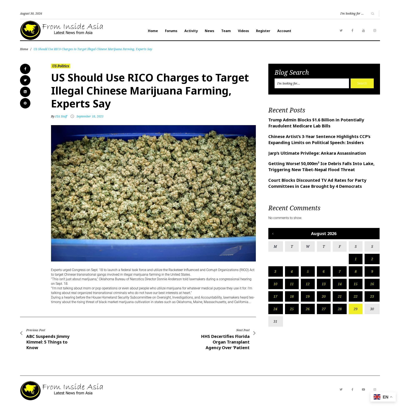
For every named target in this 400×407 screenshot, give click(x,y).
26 (308, 309)
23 (372, 296)
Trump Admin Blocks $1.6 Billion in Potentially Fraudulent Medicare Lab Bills (316, 123)
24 (275, 309)
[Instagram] (375, 30)
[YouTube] (363, 30)
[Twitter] (341, 30)
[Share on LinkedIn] (25, 92)
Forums (171, 31)
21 (340, 296)
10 (275, 284)
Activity (191, 31)
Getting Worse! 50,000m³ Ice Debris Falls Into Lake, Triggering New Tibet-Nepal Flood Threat (321, 166)
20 (324, 296)
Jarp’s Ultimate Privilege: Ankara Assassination (317, 153)
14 (340, 284)
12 (308, 284)
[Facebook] (352, 30)
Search (362, 83)
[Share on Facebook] (25, 69)
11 (292, 284)
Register (263, 31)
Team (226, 31)
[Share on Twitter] (25, 80)
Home (153, 31)
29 (356, 309)
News (209, 31)
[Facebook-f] (352, 389)
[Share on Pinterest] (25, 103)
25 (292, 309)
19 (308, 296)
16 (372, 284)
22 (356, 296)
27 (324, 309)
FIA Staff (61, 116)
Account (284, 31)
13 (324, 284)
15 (356, 284)
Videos (243, 31)
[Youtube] (363, 389)
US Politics (60, 66)
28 (340, 309)
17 (275, 296)
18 (292, 296)
